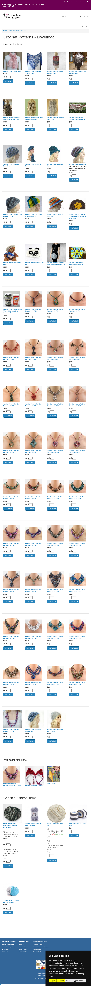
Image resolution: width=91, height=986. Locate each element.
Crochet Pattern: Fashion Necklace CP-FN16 (11, 498)
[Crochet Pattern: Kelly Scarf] (12, 61)
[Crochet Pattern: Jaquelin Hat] (56, 154)
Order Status (5, 949)
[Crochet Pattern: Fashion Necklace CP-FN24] (12, 579)
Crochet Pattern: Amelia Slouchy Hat (33, 730)
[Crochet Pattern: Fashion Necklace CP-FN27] (78, 579)
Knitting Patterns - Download (34, 785)
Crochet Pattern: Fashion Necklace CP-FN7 (77, 358)
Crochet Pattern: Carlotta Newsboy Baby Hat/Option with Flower (77, 216)
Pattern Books (51, 783)
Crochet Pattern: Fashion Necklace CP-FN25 (33, 590)
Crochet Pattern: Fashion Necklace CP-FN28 (11, 637)
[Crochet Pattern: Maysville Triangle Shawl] (78, 61)
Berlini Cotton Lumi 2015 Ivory (55, 824)
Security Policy (23, 951)
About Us (21, 944)
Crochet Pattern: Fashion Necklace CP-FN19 (77, 498)
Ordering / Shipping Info (8, 944)
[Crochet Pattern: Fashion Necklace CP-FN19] (78, 486)
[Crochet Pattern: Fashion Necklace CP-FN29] (34, 626)
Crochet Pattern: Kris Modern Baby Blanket (76, 263)
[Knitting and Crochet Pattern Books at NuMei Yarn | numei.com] (56, 774)
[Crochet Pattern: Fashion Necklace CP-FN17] (34, 486)
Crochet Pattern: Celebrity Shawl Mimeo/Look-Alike (11, 118)
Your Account (68, 2)
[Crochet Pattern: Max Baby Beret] (12, 252)
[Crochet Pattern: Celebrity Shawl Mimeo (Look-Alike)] (12, 107)
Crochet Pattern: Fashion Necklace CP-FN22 (55, 544)
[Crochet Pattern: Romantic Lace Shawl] (56, 107)
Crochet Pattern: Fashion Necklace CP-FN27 (77, 590)
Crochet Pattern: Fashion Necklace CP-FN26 (55, 590)
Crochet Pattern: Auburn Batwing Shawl (55, 72)
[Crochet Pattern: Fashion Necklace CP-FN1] (34, 299)
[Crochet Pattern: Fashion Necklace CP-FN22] (56, 533)
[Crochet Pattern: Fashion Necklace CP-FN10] (56, 394)
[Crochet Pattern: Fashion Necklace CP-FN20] (12, 533)
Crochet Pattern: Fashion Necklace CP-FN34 (55, 683)
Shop (87, 16)
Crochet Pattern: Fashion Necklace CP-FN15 (77, 451)
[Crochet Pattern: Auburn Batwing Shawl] (56, 61)
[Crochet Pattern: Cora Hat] (78, 154)
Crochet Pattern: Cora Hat (77, 164)
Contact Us (5, 951)
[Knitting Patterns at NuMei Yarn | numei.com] (34, 775)
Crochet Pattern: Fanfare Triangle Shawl (33, 72)
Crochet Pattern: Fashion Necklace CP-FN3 (77, 310)
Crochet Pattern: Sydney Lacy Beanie (55, 730)
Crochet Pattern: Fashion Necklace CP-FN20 (11, 544)
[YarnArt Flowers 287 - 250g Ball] (78, 813)
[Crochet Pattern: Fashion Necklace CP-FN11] (78, 394)
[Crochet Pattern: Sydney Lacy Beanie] (56, 719)
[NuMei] (12, 16)
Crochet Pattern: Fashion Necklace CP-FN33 (33, 683)
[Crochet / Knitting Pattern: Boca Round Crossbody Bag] (56, 252)
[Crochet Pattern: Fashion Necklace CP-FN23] (78, 533)
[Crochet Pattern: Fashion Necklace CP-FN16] (12, 486)
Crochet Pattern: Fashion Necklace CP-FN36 (11, 730)
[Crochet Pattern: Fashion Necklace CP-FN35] (78, 672)
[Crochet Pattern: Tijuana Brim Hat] (56, 204)
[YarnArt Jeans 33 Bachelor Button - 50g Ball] (12, 890)
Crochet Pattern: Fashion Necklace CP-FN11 (77, 405)
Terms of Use (23, 947)
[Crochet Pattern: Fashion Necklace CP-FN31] (78, 626)
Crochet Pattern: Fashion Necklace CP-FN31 (77, 637)
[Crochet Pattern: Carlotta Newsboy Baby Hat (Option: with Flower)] (78, 204)
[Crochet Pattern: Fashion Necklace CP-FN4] (12, 347)
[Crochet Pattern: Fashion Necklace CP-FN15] (78, 440)
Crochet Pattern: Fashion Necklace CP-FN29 (33, 637)
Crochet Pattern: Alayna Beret (33, 165)
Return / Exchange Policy (8, 947)
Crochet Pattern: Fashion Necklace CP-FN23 (77, 544)
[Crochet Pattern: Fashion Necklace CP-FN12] (12, 440)
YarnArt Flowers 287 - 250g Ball (77, 824)
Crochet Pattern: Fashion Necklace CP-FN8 (11, 405)
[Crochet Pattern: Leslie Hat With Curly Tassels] (34, 204)
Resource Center (37, 944)
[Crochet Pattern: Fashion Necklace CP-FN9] (34, 394)
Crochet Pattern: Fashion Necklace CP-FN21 (33, 544)
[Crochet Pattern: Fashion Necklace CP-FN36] (12, 719)
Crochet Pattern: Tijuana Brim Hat (55, 215)
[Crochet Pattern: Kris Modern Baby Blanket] (78, 252)
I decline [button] (61, 981)
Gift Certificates (79, 2)
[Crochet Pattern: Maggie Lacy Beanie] (12, 154)
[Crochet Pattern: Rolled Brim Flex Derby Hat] (12, 204)
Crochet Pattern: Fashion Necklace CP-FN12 (11, 451)
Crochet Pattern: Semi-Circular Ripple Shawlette (77, 118)
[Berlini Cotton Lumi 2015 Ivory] (56, 813)
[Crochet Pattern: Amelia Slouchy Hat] (34, 719)
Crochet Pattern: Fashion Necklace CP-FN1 (33, 310)
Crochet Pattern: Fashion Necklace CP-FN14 (55, 451)
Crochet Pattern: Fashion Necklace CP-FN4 (11, 358)
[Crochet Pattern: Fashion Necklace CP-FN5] (34, 347)
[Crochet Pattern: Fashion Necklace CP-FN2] (56, 299)
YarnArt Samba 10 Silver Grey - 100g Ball (33, 824)
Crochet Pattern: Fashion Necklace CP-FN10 (55, 405)
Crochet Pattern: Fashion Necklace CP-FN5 (33, 358)
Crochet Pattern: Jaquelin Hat (55, 165)
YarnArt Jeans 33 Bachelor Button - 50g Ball (11, 901)
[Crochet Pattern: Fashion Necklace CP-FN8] (12, 394)
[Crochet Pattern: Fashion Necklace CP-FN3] (78, 299)
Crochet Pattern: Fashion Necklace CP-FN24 (11, 590)
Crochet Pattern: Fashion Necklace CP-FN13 (33, 451)
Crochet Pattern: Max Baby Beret (12, 263)
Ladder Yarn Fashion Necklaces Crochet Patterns (12, 784)
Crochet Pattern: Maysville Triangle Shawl (77, 72)
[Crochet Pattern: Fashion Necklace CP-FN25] (34, 579)
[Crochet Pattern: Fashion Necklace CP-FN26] (56, 579)
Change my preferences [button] (75, 981)
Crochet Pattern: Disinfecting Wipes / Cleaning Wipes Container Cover (12, 311)
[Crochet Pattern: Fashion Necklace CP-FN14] (56, 440)
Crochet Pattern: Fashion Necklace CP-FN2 (55, 310)
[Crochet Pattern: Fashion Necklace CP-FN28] (12, 626)
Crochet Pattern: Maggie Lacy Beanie (11, 165)
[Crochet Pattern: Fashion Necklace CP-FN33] (34, 672)
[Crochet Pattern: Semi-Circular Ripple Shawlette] (78, 107)
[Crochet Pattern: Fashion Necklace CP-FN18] (56, 486)
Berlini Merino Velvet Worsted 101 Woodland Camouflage (10, 825)
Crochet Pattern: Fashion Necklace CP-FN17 (33, 498)
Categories (85, 27)
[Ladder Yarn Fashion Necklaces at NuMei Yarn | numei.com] (12, 774)
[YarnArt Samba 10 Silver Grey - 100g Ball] (34, 813)
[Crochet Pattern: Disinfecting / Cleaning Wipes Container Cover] (12, 299)
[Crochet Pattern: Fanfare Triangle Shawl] (34, 61)
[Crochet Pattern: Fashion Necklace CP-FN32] (12, 672)
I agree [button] (52, 981)
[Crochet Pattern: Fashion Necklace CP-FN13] (34, 440)
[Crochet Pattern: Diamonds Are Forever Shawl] (34, 107)
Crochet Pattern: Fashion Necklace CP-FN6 (55, 358)
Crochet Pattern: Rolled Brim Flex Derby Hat (12, 215)
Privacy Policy (23, 949)
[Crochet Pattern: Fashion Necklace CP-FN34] (56, 672)
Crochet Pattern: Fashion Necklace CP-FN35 (77, 683)
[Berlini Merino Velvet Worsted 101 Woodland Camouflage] (12, 813)
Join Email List (37, 951)
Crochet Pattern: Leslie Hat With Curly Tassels (34, 215)
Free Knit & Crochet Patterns (41, 947)
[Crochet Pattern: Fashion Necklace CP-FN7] (78, 347)
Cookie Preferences (6, 985)
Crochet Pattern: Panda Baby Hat (34, 263)
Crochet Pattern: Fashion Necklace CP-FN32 (11, 683)
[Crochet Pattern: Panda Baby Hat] (34, 252)
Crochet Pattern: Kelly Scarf (12, 71)
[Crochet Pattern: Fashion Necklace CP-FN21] (34, 533)
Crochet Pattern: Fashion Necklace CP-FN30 (55, 637)
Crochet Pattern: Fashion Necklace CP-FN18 (55, 498)
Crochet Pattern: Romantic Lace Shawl (55, 118)
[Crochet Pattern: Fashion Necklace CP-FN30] (56, 626)
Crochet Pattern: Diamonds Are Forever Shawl (34, 118)
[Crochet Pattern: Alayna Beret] (34, 154)
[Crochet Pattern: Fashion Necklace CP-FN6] (56, 347)
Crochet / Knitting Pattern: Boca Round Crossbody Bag (56, 263)
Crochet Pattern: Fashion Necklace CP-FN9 (33, 405)
